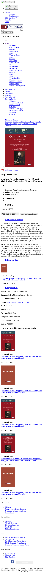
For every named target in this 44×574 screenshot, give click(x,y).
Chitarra (12, 59)
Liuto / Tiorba (14, 63)
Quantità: (4, 209)
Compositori (9, 93)
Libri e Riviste (10, 89)
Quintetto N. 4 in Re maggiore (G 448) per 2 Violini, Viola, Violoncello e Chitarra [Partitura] (22, 425)
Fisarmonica (13, 51)
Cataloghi (12, 107)
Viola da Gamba (14, 55)
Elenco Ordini (10, 555)
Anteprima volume (11, 170)
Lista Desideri (10, 557)
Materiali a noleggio (12, 529)
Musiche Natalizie (15, 82)
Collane (7, 91)
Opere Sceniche (14, 78)
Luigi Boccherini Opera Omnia (15, 541)
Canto (11, 74)
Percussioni (13, 68)
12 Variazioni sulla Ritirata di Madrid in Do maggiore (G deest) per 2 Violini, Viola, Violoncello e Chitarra (21, 459)
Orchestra (12, 72)
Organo (12, 49)
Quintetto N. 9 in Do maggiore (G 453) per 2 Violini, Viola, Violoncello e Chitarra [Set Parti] (22, 493)
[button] (24, 562)
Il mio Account (10, 553)
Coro (11, 76)
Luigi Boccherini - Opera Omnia (18, 302)
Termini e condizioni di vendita (15, 509)
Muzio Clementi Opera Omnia (15, 543)
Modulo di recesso (11, 523)
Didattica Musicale (15, 80)
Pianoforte (12, 45)
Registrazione (14, 16)
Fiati (10, 64)
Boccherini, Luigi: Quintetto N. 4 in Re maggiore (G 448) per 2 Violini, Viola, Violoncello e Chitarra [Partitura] (23, 124)
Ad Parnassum (10, 539)
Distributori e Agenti (16, 110)
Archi (11, 53)
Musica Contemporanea (17, 86)
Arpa (11, 57)
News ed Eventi (14, 105)
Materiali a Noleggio (16, 109)
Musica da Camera (15, 70)
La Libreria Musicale (16, 103)
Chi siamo (12, 101)
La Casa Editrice (11, 99)
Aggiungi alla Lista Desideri (29, 214)
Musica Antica (14, 84)
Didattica (8, 95)
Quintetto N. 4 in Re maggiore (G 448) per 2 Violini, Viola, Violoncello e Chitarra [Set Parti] (22, 279)
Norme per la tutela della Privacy (16, 511)
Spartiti (7, 43)
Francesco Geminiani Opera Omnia (17, 545)
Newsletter (13, 112)
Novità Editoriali (10, 97)
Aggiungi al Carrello (10, 214)
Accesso (12, 14)
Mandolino (13, 61)
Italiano (14, 6)
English (14, 8)
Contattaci (12, 114)
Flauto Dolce (13, 66)
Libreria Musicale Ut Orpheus (15, 537)
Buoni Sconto (9, 513)
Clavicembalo (14, 47)
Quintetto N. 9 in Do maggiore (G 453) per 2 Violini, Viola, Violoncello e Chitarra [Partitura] (22, 357)
